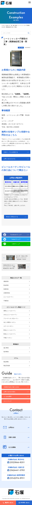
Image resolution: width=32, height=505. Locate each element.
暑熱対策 (6, 281)
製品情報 (6, 361)
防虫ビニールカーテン (10, 330)
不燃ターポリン (8, 337)
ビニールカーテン (9, 297)
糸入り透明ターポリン (10, 322)
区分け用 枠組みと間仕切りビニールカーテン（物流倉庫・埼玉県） (22, 257)
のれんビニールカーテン (10, 314)
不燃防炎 (6, 300)
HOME (3, 25)
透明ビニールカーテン (10, 310)
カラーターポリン (9, 326)
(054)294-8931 (17, 478)
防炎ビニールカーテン (10, 334)
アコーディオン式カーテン (11, 318)
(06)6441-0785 (17, 470)
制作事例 (6, 351)
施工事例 (6, 348)
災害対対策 (7, 293)
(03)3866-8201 (17, 462)
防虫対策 (6, 285)
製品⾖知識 (7, 365)
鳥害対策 (6, 289)
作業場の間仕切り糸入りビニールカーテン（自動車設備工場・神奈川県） (9, 267)
